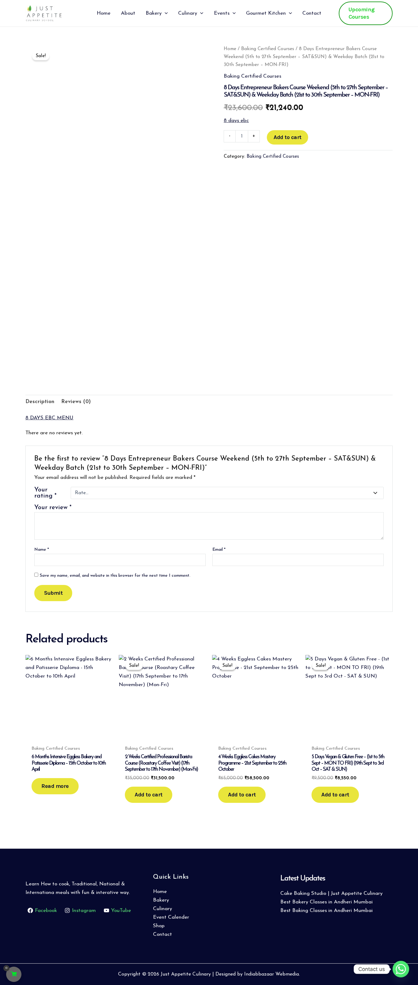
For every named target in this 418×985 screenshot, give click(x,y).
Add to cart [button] (148, 794)
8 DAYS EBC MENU (49, 418)
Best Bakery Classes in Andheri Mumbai (326, 902)
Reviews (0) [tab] (76, 401)
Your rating (45, 493)
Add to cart (287, 137)
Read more (55, 786)
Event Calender (171, 917)
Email (219, 549)
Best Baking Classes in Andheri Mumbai (326, 910)
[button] (165, 13)
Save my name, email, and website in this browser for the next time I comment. (115, 575)
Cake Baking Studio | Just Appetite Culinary (331, 893)
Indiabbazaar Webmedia (271, 974)
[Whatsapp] (401, 969)
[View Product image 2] (94, 344)
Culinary (162, 908)
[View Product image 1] (46, 335)
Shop (159, 925)
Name (41, 549)
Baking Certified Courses (267, 48)
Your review (53, 508)
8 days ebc (236, 120)
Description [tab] (39, 401)
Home (230, 48)
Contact (162, 934)
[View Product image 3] (141, 344)
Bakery (161, 900)
